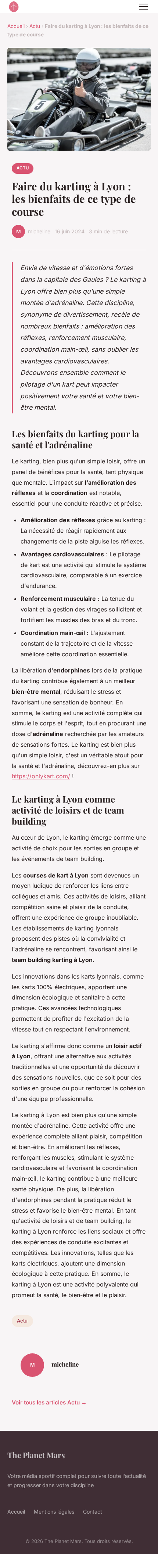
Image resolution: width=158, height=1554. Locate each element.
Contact (92, 1511)
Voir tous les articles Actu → (49, 1402)
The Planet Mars (36, 1455)
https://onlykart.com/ (41, 776)
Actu (34, 26)
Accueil (16, 26)
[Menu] (143, 6)
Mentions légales (54, 1511)
